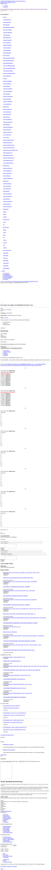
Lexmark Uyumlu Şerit (7, 196)
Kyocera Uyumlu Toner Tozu (8, 145)
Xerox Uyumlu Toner (7, 134)
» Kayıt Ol (5, 7)
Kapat (2, 796)
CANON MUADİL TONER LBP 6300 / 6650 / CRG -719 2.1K (14, 688)
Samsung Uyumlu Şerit (7, 206)
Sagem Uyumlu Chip (7, 47)
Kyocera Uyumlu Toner (7, 119)
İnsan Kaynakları (6, 817)
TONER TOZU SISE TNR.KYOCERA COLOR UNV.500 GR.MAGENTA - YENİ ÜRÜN (19, 640)
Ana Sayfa (3, 281)
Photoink (5, 216)
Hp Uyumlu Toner (6, 116)
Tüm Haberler (3, 754)
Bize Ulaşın (5, 854)
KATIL (15, 845)
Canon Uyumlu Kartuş (7, 170)
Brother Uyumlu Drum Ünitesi (9, 58)
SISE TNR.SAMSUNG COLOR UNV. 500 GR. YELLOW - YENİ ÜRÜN (16, 604)
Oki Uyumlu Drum (6, 93)
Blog (4, 853)
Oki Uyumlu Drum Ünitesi (8, 70)
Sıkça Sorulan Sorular (7, 832)
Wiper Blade (5, 255)
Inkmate (4, 211)
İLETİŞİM (5, 279)
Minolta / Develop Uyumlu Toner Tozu (10, 150)
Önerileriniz (5, 354)
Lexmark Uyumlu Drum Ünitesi (9, 68)
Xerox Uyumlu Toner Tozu (8, 160)
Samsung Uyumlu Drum (7, 101)
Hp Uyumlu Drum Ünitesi (8, 63)
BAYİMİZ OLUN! (7, 275)
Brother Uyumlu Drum (7, 81)
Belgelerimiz (5, 819)
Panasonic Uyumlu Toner (8, 127)
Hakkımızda (5, 814)
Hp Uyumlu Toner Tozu (7, 142)
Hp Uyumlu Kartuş (6, 175)
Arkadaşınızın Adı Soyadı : (6, 553)
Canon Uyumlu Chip (7, 19)
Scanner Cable (6, 263)
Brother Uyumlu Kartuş (7, 168)
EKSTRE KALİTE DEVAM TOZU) (34, 365)
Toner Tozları (6, 137)
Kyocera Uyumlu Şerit (7, 193)
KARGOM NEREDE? (8, 276)
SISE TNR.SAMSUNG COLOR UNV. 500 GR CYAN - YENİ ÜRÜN (15, 595)
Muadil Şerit (5, 181)
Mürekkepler (6, 209)
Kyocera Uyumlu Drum (7, 91)
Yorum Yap (9, 309)
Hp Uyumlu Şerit (6, 191)
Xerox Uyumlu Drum (7, 104)
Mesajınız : (3, 559)
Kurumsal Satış (6, 815)
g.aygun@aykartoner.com (6, 811)
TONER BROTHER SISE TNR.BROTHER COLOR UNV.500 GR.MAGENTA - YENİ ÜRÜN (20, 622)
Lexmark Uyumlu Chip (7, 32)
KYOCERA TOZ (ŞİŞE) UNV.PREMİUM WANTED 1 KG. (25, 281)
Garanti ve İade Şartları (8, 838)
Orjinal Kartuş (6, 219)
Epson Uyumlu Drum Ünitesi (8, 60)
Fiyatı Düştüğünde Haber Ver (16, 348)
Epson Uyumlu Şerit (7, 188)
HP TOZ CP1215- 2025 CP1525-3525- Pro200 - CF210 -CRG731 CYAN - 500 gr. (18, 577)
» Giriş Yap (5, 5)
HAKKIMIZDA (6, 274)
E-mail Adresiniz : (4, 543)
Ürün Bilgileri (6, 350)
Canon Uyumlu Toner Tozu (8, 162)
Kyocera (4, 240)
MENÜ (3, 270)
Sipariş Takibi (6, 828)
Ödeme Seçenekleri (7, 818)
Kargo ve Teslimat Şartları (8, 839)
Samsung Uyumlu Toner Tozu (8, 157)
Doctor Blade (5, 252)
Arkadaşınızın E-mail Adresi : (7, 554)
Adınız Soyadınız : (4, 541)
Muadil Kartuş (6, 165)
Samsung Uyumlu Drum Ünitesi (9, 73)
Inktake (4, 214)
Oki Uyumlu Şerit (6, 198)
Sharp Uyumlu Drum (7, 75)
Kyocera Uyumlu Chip (7, 29)
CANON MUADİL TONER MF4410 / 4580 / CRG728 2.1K (14, 679)
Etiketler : (3, 364)
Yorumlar (5, 353)
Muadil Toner (6, 106)
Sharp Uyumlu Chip (7, 50)
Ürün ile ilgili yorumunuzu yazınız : (32, 761)
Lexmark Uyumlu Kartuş (8, 178)
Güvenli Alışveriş (6, 837)
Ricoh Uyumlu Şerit (7, 204)
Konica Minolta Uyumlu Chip (8, 27)
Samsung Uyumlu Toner (7, 132)
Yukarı (2, 868)
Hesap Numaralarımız (7, 841)
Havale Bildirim (6, 830)
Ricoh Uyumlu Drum (7, 98)
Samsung (5, 247)
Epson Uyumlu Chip (7, 22)
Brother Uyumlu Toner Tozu (8, 140)
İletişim (4, 820)
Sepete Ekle (3, 346)
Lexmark (5, 242)
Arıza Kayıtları (6, 831)
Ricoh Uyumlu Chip (7, 37)
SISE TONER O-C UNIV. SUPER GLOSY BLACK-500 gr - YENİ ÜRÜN (16, 586)
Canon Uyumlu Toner (7, 111)
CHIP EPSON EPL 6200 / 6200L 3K (11, 708)
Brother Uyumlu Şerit (7, 183)
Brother (4, 229)
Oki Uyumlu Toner (6, 124)
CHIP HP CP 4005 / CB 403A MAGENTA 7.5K (11, 660)
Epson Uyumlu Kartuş (7, 173)
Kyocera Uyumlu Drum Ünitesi (9, 65)
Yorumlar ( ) (3, 309)
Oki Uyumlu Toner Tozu (7, 152)
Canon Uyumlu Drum (7, 83)
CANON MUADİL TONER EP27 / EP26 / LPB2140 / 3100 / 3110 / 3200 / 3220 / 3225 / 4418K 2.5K (21, 669)
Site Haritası (5, 821)
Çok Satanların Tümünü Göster (7, 735)
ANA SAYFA (6, 273)
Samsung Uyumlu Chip (7, 40)
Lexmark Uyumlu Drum (7, 88)
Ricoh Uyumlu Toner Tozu (8, 155)
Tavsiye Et (5, 355)
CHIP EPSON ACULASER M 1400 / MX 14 (13, 722)
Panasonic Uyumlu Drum (8, 96)
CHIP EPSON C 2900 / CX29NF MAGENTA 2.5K (14, 729)
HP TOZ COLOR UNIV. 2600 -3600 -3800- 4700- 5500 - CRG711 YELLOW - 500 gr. (19, 650)
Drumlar (5, 78)
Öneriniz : (3, 547)
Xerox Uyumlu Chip (7, 42)
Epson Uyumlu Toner (7, 114)
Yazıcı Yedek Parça (7, 250)
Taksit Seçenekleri (7, 351)
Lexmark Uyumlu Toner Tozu (8, 147)
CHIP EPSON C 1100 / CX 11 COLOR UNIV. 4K (14, 715)
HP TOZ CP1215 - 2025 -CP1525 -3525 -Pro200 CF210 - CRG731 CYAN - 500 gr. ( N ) (19, 613)
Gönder (2, 549)
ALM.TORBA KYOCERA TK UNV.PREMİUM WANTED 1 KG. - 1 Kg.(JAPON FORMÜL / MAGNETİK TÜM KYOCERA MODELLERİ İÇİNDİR (23, 365)
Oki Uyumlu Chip (6, 35)
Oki (4, 245)
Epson (4, 234)
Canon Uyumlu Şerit (7, 186)
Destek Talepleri (6, 827)
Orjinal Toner (6, 227)
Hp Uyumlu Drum (6, 86)
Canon (4, 222)
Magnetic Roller (6, 268)
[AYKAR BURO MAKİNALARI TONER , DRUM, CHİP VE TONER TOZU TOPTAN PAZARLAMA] (24, 9)
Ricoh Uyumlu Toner (7, 129)
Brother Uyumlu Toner (7, 109)
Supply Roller (5, 265)
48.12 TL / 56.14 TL (8, 2)
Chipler (4, 17)
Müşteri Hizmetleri (7, 826)
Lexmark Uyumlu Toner (7, 122)
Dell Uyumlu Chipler (7, 52)
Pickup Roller (5, 260)
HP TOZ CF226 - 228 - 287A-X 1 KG (10, 631)
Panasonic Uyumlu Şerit (7, 201)
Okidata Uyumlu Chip (7, 45)
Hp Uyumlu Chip (6, 24)
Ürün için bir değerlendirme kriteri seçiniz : (10, 761)
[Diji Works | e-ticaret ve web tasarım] (9, 866)
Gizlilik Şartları (6, 840)
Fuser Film (5, 258)
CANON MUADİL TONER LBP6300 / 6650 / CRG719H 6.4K (14, 697)
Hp (3, 224)
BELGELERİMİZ (7, 278)
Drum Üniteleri (6, 55)
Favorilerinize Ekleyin (5, 348)
